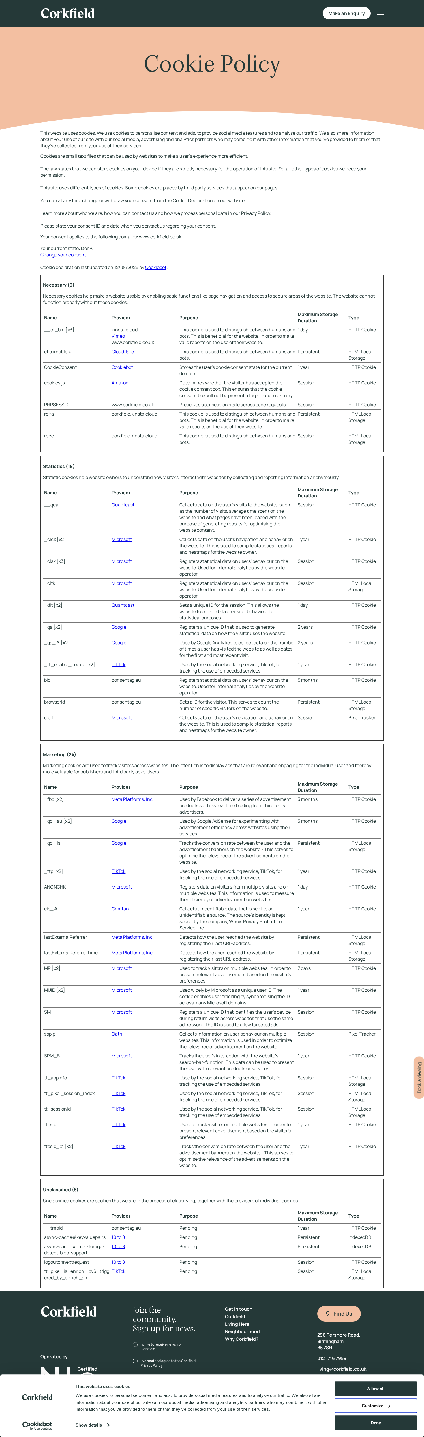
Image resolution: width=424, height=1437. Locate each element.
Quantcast (123, 504)
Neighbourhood (243, 13)
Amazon (120, 383)
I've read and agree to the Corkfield (168, 1363)
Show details (89, 1425)
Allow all (375, 1388)
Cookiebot (155, 267)
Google (119, 627)
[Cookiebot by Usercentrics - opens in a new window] (37, 1425)
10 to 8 (118, 1237)
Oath (117, 1034)
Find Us (343, 1313)
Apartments (138, 13)
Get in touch (238, 1309)
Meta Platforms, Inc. (133, 799)
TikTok (118, 664)
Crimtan (120, 909)
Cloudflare (123, 351)
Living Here (189, 13)
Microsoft (122, 539)
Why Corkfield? (302, 13)
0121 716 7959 (331, 1358)
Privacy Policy (151, 1365)
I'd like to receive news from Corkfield (162, 1346)
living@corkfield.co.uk (341, 1369)
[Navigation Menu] (377, 13)
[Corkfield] (69, 13)
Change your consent (63, 254)
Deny (376, 1422)
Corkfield (235, 1316)
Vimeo (118, 336)
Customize (372, 1405)
